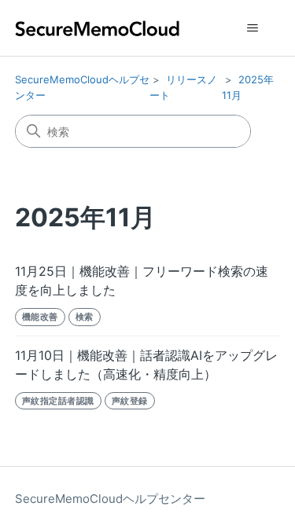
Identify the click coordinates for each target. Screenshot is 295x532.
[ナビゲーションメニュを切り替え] (252, 28)
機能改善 (40, 316)
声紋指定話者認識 (58, 400)
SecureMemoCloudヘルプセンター (110, 498)
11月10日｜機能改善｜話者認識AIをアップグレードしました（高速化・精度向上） (146, 364)
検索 (85, 316)
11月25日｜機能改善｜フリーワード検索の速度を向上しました (141, 280)
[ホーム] (97, 28)
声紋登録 (130, 400)
